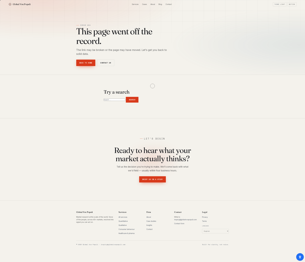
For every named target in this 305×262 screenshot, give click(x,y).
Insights (149, 225)
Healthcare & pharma (127, 233)
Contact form (179, 224)
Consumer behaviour (127, 229)
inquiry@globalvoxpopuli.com (185, 220)
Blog (160, 4)
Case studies (151, 221)
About (152, 4)
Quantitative (123, 221)
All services (123, 217)
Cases (144, 4)
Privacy (205, 217)
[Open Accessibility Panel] (300, 257)
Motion (292, 4)
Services (135, 4)
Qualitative (123, 225)
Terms (204, 221)
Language (205, 226)
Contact (169, 4)
